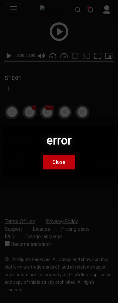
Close (59, 162)
